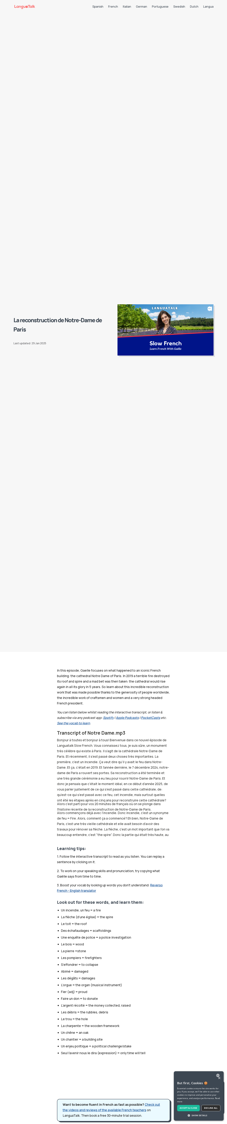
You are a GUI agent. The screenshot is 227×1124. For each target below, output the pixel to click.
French (113, 6)
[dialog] (199, 1096)
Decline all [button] (211, 1108)
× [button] (219, 1078)
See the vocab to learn (73, 723)
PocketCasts (150, 718)
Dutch (194, 6)
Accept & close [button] (188, 1108)
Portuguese (160, 6)
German (141, 6)
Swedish (179, 6)
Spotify (108, 718)
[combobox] (218, 1075)
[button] (198, 1115)
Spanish (97, 6)
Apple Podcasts (127, 718)
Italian (127, 6)
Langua (208, 6)
